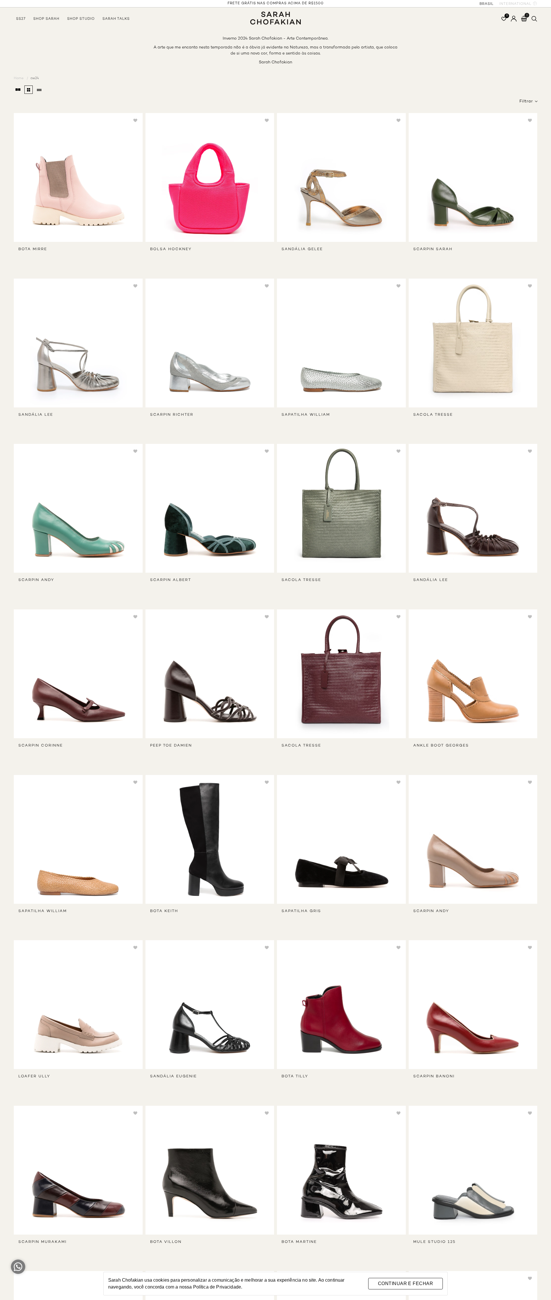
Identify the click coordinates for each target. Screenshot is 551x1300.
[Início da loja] (275, 15)
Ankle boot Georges (441, 745)
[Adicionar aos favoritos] (135, 121)
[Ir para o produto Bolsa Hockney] (209, 177)
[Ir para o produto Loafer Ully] (78, 1004)
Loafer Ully (34, 1076)
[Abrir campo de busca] (534, 19)
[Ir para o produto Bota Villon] (209, 1170)
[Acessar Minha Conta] (514, 19)
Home (21, 78)
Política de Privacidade (217, 1287)
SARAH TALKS (116, 19)
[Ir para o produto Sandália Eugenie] (209, 1004)
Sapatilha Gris (301, 911)
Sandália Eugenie (173, 1076)
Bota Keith (164, 911)
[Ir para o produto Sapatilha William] (341, 343)
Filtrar (526, 101)
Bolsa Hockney (171, 249)
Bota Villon (166, 1242)
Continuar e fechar (405, 1283)
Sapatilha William (306, 415)
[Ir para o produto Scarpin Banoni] (473, 1004)
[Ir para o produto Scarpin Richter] (209, 343)
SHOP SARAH (46, 19)
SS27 (21, 19)
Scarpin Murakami (42, 1242)
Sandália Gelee (302, 249)
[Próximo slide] (135, 179)
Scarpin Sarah (433, 249)
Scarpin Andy (36, 580)
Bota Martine (299, 1242)
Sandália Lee (35, 415)
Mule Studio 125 (434, 1242)
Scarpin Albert (170, 580)
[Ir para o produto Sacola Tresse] (473, 343)
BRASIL (487, 4)
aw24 (34, 78)
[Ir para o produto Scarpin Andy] (78, 508)
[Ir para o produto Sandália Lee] (78, 343)
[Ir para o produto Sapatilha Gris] (341, 839)
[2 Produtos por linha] (18, 89)
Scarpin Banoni (434, 1076)
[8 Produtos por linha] (39, 89)
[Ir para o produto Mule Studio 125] (473, 1170)
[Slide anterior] (21, 179)
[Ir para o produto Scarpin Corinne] (78, 673)
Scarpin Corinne (40, 745)
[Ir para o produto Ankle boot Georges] (473, 673)
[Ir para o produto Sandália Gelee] (341, 177)
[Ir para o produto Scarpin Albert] (209, 508)
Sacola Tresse (433, 415)
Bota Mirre (32, 249)
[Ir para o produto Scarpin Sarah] (473, 177)
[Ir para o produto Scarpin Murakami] (78, 1170)
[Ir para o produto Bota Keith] (209, 839)
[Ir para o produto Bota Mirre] (78, 177)
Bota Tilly (295, 1076)
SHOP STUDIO (81, 19)
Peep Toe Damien (171, 745)
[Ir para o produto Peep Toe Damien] (209, 673)
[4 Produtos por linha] (28, 89)
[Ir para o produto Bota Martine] (341, 1170)
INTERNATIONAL (515, 4)
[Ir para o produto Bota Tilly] (341, 1004)
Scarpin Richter (171, 415)
